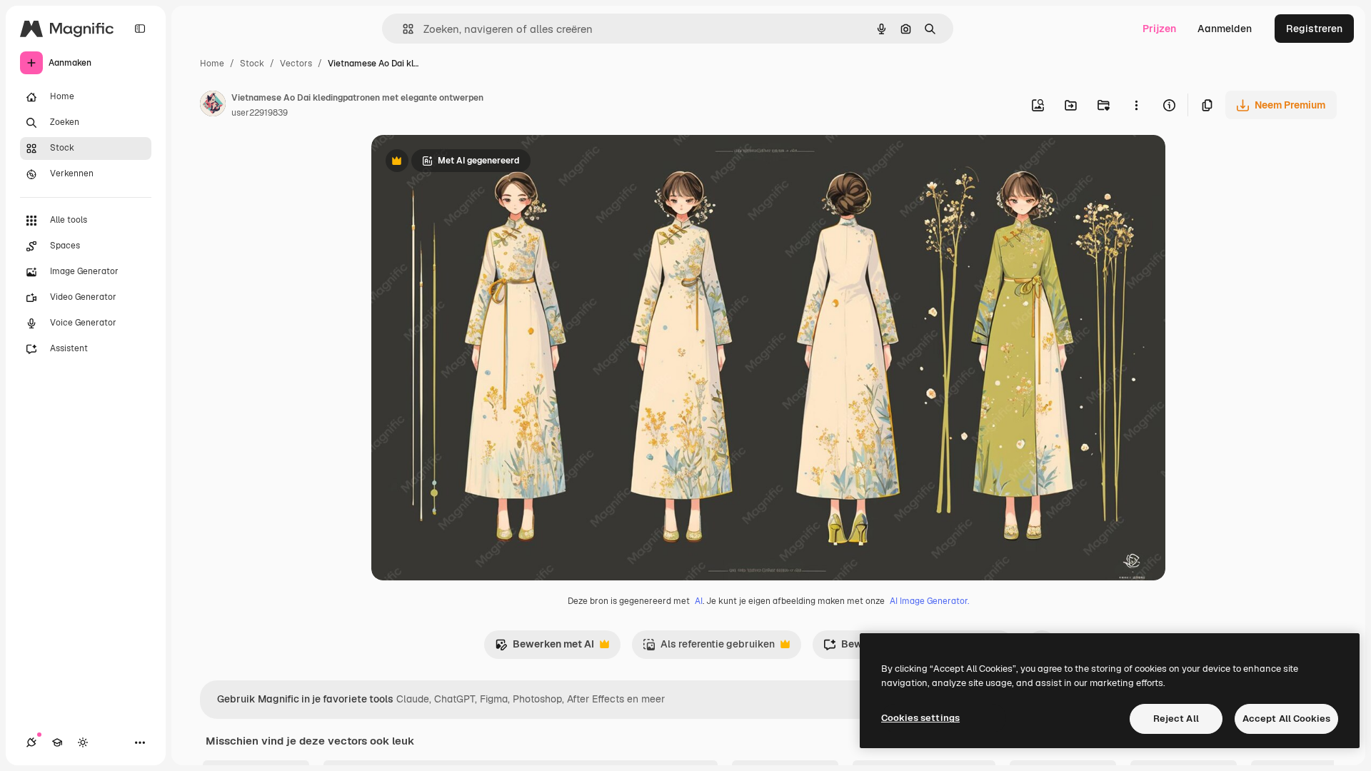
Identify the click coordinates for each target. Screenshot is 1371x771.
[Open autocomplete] (402, 29)
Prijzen (1159, 28)
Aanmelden (1224, 28)
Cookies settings (920, 718)
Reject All (1176, 718)
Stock (252, 63)
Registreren (1314, 28)
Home (212, 63)
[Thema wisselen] (82, 742)
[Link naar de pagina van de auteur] (213, 106)
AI (699, 601)
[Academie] (57, 742)
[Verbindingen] (31, 742)
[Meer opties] (1136, 105)
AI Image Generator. (929, 601)
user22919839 (259, 113)
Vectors (296, 63)
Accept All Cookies (1286, 718)
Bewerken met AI (544, 648)
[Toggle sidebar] (140, 28)
